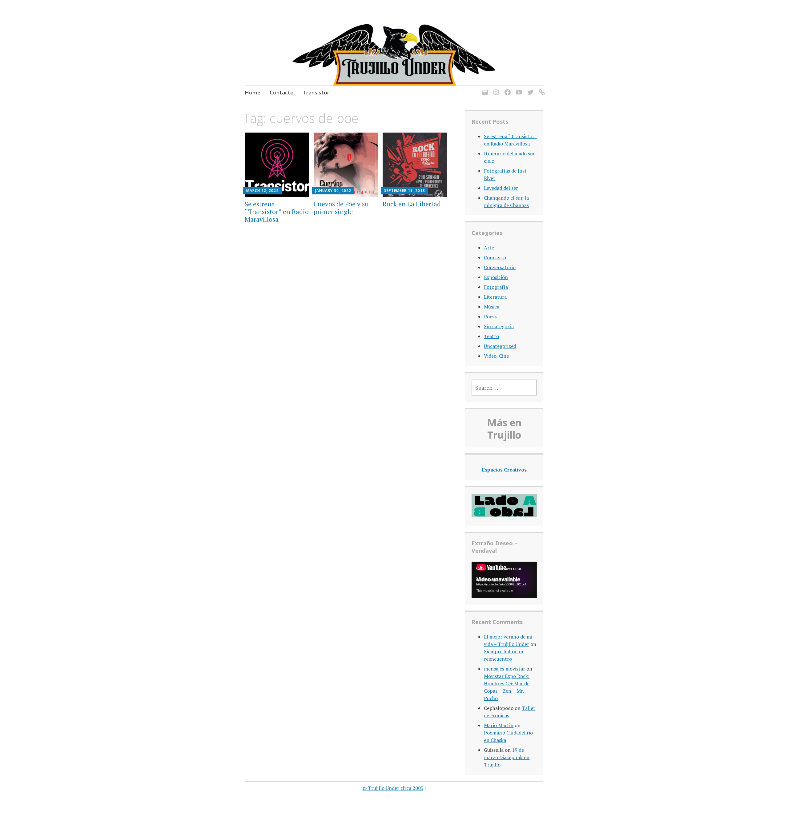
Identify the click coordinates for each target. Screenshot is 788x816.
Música (491, 306)
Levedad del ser (501, 188)
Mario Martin (498, 725)
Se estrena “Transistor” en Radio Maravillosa (277, 212)
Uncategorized (500, 346)
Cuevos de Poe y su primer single (341, 208)
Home (252, 92)
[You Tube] (518, 88)
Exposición (496, 277)
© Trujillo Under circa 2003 (393, 788)
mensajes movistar (504, 668)
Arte (489, 247)
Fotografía (496, 287)
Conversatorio (500, 267)
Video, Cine (496, 355)
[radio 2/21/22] (540, 88)
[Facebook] (506, 88)
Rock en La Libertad (412, 204)
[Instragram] (495, 88)
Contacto (282, 92)
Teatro (491, 336)
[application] (504, 580)
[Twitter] (529, 88)
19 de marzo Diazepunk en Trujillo (506, 757)
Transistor (316, 92)
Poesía (491, 316)
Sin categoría (499, 326)
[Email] (483, 88)
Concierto (495, 257)
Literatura (495, 296)
